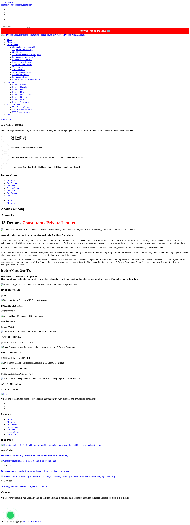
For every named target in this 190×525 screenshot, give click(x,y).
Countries (11, 82)
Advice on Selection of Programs (26, 54)
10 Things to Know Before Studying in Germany (24, 487)
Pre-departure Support (22, 62)
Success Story (13, 432)
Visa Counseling (19, 67)
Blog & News (13, 191)
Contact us (11, 196)
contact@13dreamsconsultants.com (16, 5)
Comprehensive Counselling (24, 47)
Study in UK (18, 89)
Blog (9, 114)
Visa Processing (19, 69)
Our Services (12, 44)
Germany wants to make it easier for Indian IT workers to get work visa (35, 471)
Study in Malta (18, 99)
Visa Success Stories (21, 107)
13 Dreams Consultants (33, 521)
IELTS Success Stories (22, 109)
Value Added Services (22, 64)
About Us (11, 42)
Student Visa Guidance (22, 59)
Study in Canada (19, 87)
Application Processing (22, 49)
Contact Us (6, 119)
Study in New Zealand (22, 94)
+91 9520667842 (8, 2)
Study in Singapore (20, 102)
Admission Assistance (21, 72)
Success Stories (13, 104)
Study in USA (18, 92)
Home (9, 39)
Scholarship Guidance (22, 77)
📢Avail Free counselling (95, 31)
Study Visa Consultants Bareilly (26, 79)
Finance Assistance (20, 74)
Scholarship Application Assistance (27, 57)
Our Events (17, 52)
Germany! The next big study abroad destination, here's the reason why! (35, 455)
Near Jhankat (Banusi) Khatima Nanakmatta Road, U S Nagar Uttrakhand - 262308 (38, 513)
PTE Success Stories (21, 112)
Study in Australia (20, 84)
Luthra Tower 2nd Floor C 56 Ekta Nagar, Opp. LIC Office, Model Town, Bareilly (38, 517)
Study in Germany (20, 97)
